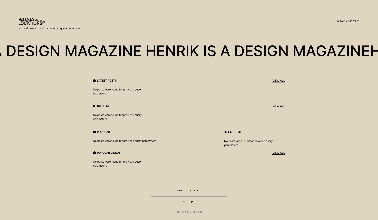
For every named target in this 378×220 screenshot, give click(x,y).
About (181, 190)
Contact (195, 190)
